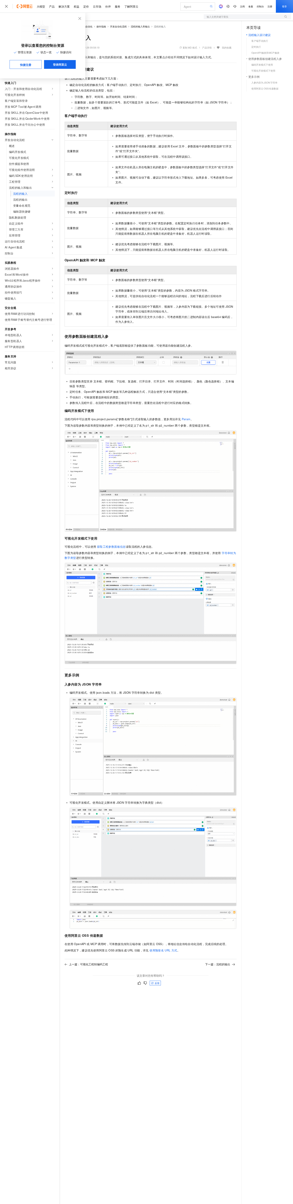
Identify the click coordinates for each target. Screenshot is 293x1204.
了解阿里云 (131, 6)
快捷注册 (25, 65)
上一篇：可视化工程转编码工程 (88, 964)
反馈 (157, 983)
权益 (76, 6)
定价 (86, 6)
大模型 (41, 6)
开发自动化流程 (118, 26)
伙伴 (108, 6)
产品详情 (207, 47)
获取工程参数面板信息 (111, 547)
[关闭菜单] (6, 6)
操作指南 (101, 26)
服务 (117, 6)
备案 (250, 6)
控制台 (260, 6)
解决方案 (64, 6)
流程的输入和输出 (140, 26)
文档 (242, 6)
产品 (52, 6)
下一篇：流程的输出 (217, 964)
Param (186, 419)
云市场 (97, 6)
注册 (269, 6)
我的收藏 (226, 47)
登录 (284, 6)
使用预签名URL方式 (163, 950)
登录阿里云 (60, 64)
